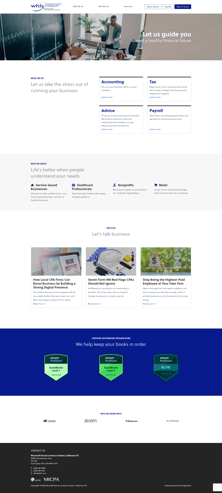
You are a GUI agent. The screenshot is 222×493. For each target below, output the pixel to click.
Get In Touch (183, 6)
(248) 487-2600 (39, 468)
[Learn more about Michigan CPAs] (51, 479)
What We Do (78, 6)
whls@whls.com (39, 473)
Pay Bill (168, 6)
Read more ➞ (56, 303)
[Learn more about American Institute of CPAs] (36, 479)
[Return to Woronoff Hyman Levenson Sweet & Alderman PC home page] (46, 6)
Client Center (152, 6)
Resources (128, 6)
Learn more (115, 97)
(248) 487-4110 (39, 470)
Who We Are (104, 6)
